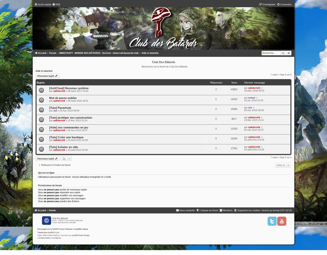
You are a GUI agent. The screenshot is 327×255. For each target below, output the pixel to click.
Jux (55, 110)
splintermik (59, 91)
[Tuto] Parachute (60, 107)
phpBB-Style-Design (81, 235)
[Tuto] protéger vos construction (70, 117)
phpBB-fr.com (53, 232)
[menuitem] (56, 4)
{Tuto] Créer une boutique (66, 137)
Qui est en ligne (46, 173)
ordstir (251, 98)
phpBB (54, 229)
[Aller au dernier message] (262, 88)
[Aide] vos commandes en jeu (68, 127)
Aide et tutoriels (44, 71)
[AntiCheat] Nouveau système (69, 88)
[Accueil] (163, 27)
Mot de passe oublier (63, 98)
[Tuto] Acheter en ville (63, 147)
